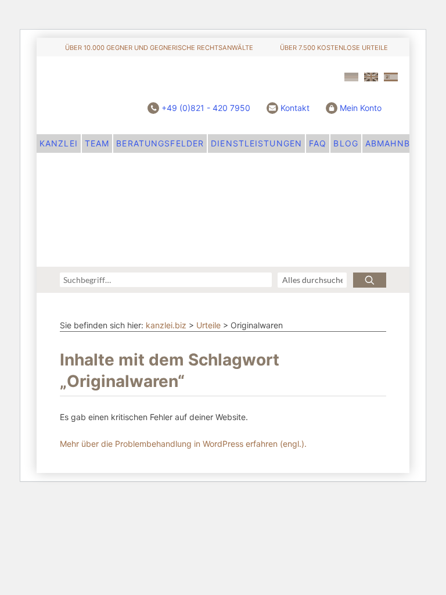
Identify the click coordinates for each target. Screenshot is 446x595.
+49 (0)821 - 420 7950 (205, 108)
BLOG (345, 143)
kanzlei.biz (166, 325)
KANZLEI (58, 143)
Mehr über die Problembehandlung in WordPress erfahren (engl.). (183, 444)
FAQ (317, 143)
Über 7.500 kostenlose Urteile (334, 48)
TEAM (97, 143)
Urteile (208, 325)
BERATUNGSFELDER (160, 143)
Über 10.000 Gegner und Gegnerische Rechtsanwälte (159, 48)
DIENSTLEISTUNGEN (256, 143)
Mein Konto (361, 108)
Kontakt (295, 108)
